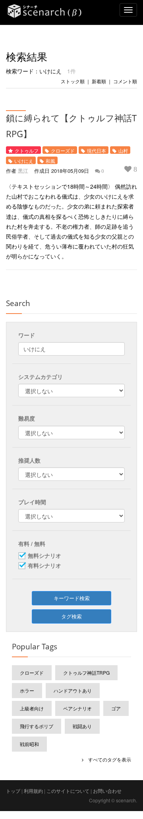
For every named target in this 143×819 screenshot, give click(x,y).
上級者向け (32, 708)
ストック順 (73, 81)
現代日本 (96, 150)
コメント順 (125, 81)
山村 (123, 150)
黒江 (23, 170)
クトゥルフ (27, 150)
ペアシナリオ (77, 708)
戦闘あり (82, 726)
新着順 (99, 81)
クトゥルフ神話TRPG (86, 672)
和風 (50, 160)
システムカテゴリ (40, 377)
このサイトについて (67, 790)
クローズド (63, 150)
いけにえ (23, 160)
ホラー (27, 690)
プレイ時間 (32, 502)
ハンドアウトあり (73, 690)
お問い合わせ (107, 790)
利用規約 (33, 790)
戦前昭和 (29, 744)
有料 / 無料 (31, 543)
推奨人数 (29, 460)
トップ (13, 790)
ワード (26, 335)
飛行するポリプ (36, 726)
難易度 (26, 418)
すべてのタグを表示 (107, 759)
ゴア (116, 708)
